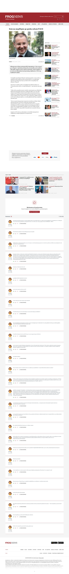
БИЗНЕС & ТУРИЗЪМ (54, 549)
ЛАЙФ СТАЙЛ (61, 549)
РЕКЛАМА (49, 553)
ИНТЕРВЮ (30, 549)
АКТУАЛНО (34, 549)
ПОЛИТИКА (39, 549)
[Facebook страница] (59, 19)
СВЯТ (43, 549)
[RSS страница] (63, 19)
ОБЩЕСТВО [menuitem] (28, 24)
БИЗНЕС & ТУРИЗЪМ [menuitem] (53, 24)
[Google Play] (54, 543)
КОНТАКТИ (45, 553)
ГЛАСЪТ (25, 549)
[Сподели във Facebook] (41, 61)
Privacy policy (41, 557)
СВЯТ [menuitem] (39, 24)
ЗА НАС (41, 553)
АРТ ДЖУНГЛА (47, 549)
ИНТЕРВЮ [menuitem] (22, 24)
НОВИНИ (10, 61)
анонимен (10, 224)
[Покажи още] (34, 571)
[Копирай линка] (39, 61)
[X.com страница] (61, 19)
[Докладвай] (17, 223)
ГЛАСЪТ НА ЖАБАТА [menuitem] (14, 24)
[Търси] (62, 16)
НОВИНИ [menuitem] (7, 24)
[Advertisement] (34, 6)
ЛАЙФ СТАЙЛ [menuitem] (60, 24)
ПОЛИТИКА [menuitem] (34, 24)
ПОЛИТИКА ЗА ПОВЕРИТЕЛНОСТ (58, 553)
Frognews (13, 115)
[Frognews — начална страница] (11, 543)
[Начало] (57, 19)
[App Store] (61, 543)
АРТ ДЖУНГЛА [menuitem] (44, 24)
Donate (45, 153)
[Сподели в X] (43, 61)
